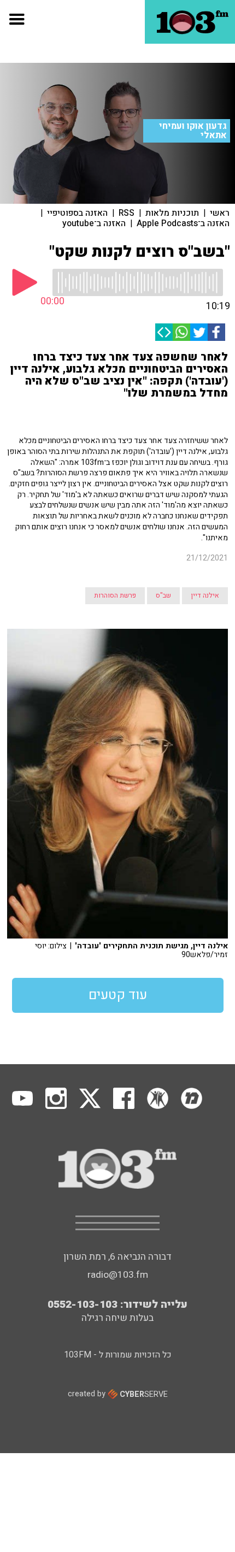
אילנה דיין (205, 595)
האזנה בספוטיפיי (77, 213)
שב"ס (163, 595)
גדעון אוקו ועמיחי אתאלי (193, 131)
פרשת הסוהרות (115, 595)
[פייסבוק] (216, 332)
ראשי (220, 213)
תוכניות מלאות (172, 213)
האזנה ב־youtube (94, 223)
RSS (126, 213)
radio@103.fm (117, 1274)
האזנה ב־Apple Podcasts (183, 223)
